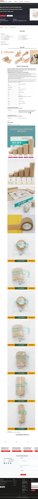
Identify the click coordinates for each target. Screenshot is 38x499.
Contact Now (23, 474)
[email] (4, 463)
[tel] (12, 463)
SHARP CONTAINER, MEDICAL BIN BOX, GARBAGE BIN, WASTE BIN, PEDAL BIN (25, 490)
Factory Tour (14, 482)
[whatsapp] (6, 463)
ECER (27, 497)
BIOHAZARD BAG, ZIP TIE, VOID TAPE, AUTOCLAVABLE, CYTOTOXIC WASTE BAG (25, 486)
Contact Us (14, 485)
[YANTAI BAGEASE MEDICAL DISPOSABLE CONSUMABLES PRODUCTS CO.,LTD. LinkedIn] (4, 487)
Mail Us (10, 15)
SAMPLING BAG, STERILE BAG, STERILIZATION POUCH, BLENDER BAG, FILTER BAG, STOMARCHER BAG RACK (25, 482)
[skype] (10, 463)
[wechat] (8, 463)
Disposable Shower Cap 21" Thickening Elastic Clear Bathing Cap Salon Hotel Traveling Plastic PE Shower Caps (5, 449)
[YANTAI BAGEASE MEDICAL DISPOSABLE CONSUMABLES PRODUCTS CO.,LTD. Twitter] (2, 487)
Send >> (33, 490)
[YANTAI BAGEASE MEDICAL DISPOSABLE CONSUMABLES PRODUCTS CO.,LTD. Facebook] (0, 487)
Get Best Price (3, 15)
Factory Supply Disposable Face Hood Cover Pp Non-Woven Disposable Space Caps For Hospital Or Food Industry (27, 449)
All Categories (23, 492)
